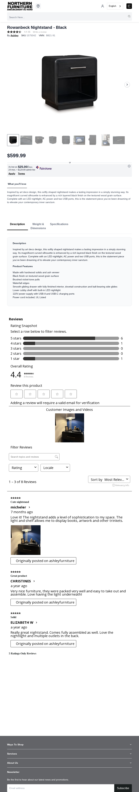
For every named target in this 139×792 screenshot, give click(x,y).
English (112, 6)
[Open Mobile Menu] (129, 6)
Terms (21, 173)
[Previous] (12, 84)
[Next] (127, 84)
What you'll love (17, 184)
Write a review (39, 32)
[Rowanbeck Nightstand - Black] (69, 84)
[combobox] (115, 6)
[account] (102, 6)
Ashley (14, 35)
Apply (11, 173)
